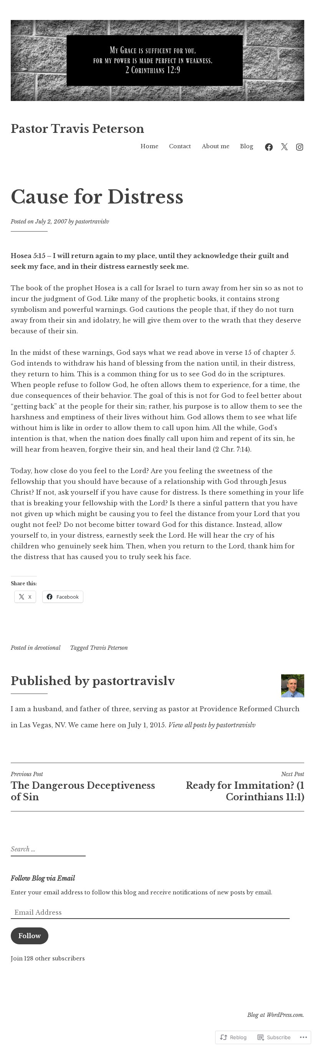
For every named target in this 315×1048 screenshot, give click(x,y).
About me (215, 146)
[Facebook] (269, 146)
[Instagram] (299, 146)
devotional (47, 647)
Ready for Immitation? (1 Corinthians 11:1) (245, 786)
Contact (180, 146)
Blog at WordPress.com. (275, 1015)
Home (149, 146)
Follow (29, 936)
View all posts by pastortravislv (211, 725)
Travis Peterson (109, 647)
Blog (246, 146)
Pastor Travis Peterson (77, 129)
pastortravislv (92, 221)
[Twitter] (284, 146)
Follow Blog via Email (43, 878)
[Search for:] (47, 849)
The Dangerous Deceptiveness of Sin (83, 786)
